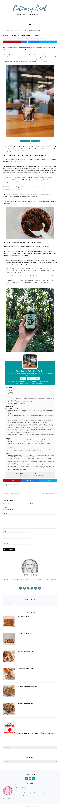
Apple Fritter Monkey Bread (26, 633)
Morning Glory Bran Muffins (26, 703)
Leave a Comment (41, 38)
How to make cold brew (20, 485)
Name (5, 531)
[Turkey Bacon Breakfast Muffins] (9, 691)
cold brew (14, 485)
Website (5, 543)
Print (23, 378)
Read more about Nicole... (10, 798)
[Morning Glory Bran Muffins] (9, 709)
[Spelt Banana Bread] (9, 622)
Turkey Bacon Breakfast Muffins (27, 686)
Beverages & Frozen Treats (15, 30)
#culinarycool (40, 475)
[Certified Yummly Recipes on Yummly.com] (29, 733)
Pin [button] (31, 378)
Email (5, 537)
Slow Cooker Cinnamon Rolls (26, 651)
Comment (6, 513)
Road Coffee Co (31, 54)
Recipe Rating (7, 507)
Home (4, 30)
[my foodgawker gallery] (48, 733)
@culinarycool (28, 475)
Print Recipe (36, 141)
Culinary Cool (30, 10)
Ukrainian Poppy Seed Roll (25, 668)
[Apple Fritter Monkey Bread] (9, 639)
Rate (37, 378)
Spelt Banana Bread (23, 616)
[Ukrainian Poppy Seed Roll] (9, 674)
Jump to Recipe (26, 141)
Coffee (10, 485)
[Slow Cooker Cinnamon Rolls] (9, 657)
